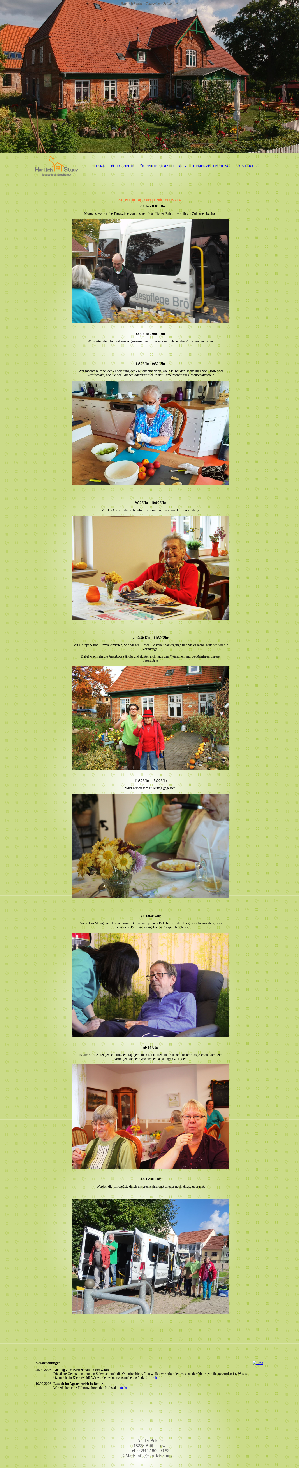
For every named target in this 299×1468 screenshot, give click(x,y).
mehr (154, 1377)
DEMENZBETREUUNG (211, 166)
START (98, 166)
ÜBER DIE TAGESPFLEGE (161, 166)
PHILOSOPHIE (122, 166)
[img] (149, 76)
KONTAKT (245, 166)
